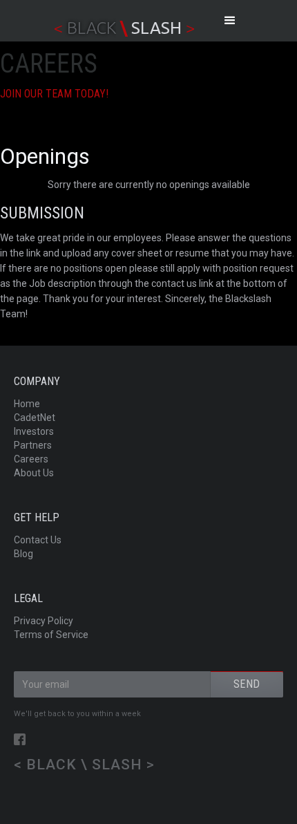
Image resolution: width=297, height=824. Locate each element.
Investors (34, 431)
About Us (34, 472)
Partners (33, 445)
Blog (23, 553)
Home (27, 403)
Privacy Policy (43, 620)
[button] (230, 20)
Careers (31, 459)
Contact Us (37, 539)
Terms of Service (51, 634)
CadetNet (34, 417)
